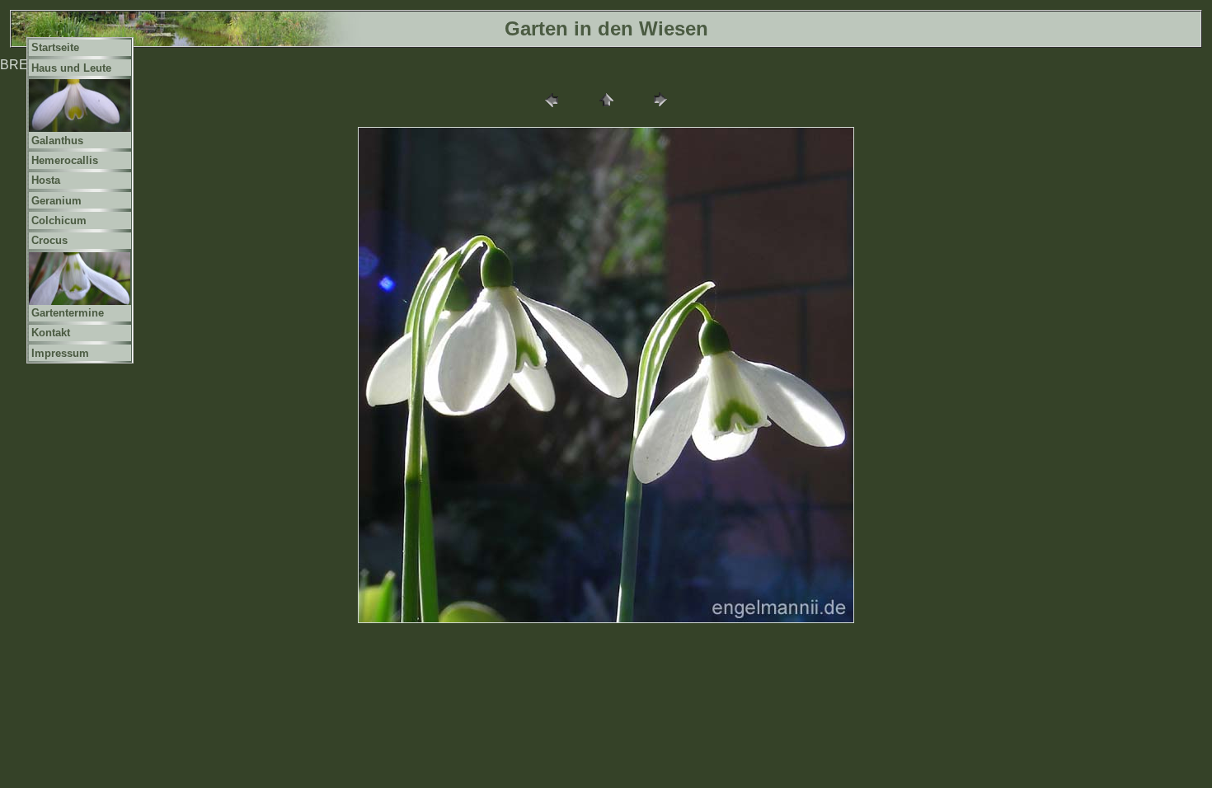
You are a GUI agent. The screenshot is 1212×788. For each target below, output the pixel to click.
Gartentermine (67, 313)
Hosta (45, 180)
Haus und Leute (71, 68)
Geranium (56, 201)
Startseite (55, 47)
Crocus (49, 240)
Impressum (60, 353)
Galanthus (57, 140)
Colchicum (59, 220)
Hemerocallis (64, 160)
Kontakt (50, 332)
